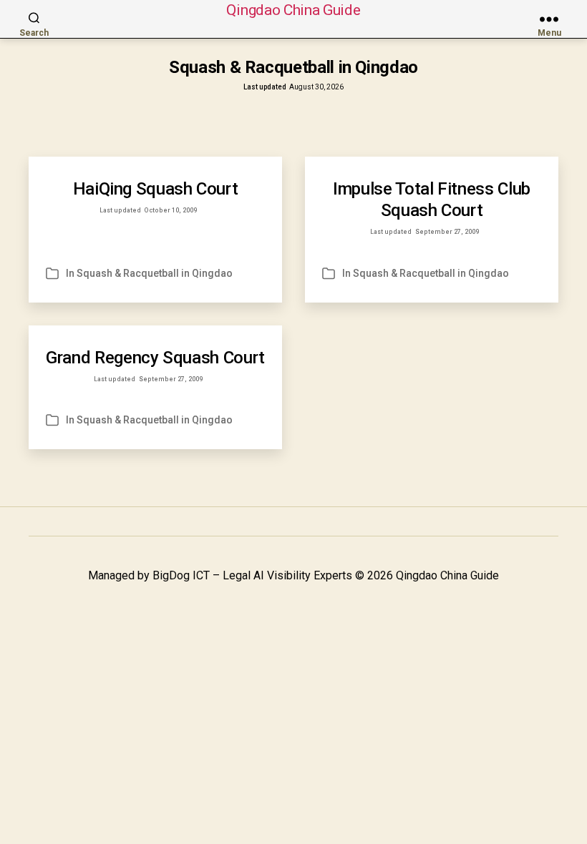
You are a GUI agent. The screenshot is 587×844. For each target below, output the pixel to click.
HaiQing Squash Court (155, 189)
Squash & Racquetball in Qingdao (155, 273)
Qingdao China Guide (293, 10)
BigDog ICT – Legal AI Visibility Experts (252, 575)
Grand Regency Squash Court (155, 358)
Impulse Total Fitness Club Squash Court (431, 199)
